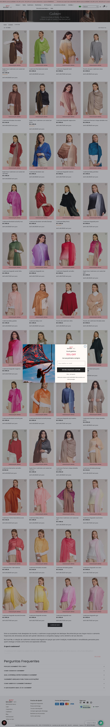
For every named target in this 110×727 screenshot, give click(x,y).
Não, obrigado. (71, 374)
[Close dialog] (85, 346)
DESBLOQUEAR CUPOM (71, 369)
